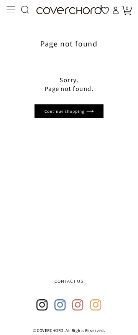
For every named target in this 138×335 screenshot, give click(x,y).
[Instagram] (42, 305)
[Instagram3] (78, 305)
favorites (105, 10)
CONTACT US (69, 281)
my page (116, 10)
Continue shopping (65, 111)
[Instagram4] (96, 305)
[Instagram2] (60, 305)
